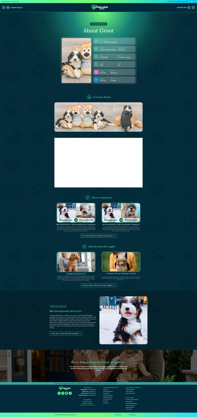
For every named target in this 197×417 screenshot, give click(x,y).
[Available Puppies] (8, 7)
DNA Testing (129, 409)
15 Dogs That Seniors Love (76, 274)
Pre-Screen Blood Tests (131, 403)
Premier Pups (58, 383)
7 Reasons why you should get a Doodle (121, 273)
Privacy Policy (132, 414)
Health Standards (130, 407)
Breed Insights (129, 391)
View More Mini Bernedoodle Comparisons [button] (97, 236)
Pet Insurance (129, 401)
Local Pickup (106, 393)
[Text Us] (193, 7)
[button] (189, 2)
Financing (105, 389)
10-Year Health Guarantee (132, 399)
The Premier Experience (110, 387)
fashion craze (116, 278)
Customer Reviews (107, 395)
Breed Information (130, 389)
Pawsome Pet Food (130, 405)
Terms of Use (118, 414)
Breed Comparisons (130, 393)
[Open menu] (4, 7)
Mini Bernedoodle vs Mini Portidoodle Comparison (121, 224)
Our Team (105, 401)
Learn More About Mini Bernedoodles (65, 333)
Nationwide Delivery (108, 391)
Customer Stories (107, 399)
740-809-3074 (182, 7)
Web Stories (106, 403)
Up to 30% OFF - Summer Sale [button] (10, 1)
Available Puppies (16, 7)
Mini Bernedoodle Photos (95, 383)
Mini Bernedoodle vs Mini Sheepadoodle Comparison (76, 224)
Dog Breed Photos (81, 383)
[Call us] (189, 7)
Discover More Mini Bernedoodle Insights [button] (97, 285)
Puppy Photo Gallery (69, 383)
